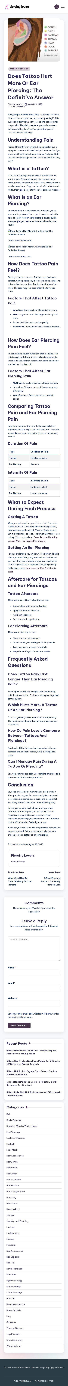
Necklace (11, 1274)
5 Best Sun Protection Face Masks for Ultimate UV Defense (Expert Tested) (33, 1063)
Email (11, 982)
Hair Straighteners (15, 1191)
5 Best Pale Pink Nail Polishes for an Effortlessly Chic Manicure (33, 1094)
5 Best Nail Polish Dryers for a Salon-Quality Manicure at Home (31, 1073)
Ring (8, 1316)
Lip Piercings (12, 1233)
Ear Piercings (13, 1132)
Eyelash (10, 1143)
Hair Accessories (15, 1155)
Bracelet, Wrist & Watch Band (21, 1126)
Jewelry (10, 1215)
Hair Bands (12, 1161)
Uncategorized (14, 1340)
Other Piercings (19, 69)
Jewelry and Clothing (17, 1221)
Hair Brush (11, 1167)
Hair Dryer (11, 1173)
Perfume (10, 1298)
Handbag (11, 1197)
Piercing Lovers (23, 855)
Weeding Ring (13, 1346)
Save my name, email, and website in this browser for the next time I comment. (33, 1015)
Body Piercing (13, 1120)
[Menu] (62, 7)
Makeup (10, 1239)
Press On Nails (13, 1310)
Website (12, 998)
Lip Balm (10, 1227)
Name (12, 967)
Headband (12, 1203)
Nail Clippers (12, 1256)
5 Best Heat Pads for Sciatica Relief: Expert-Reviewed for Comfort (31, 1083)
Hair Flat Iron (12, 1185)
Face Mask (11, 1149)
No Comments (19, 107)
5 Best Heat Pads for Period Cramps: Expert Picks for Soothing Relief (31, 1052)
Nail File (10, 1262)
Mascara (10, 1244)
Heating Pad (12, 1209)
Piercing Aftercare (15, 1304)
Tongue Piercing (14, 1328)
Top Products (13, 1334)
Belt (8, 1114)
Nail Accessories (14, 1250)
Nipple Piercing (14, 1280)
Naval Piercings (14, 1268)
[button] (18, 861)
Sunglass (11, 1322)
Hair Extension (13, 1179)
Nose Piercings (14, 1286)
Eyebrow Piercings (15, 1137)
